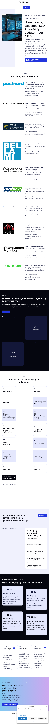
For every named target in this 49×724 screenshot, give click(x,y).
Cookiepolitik (32, 721)
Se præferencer (42, 718)
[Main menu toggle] (20, 7)
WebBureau (24, 2)
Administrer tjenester (22, 715)
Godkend (22, 718)
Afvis (32, 718)
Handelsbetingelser (8, 719)
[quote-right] (14, 648)
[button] (46, 706)
